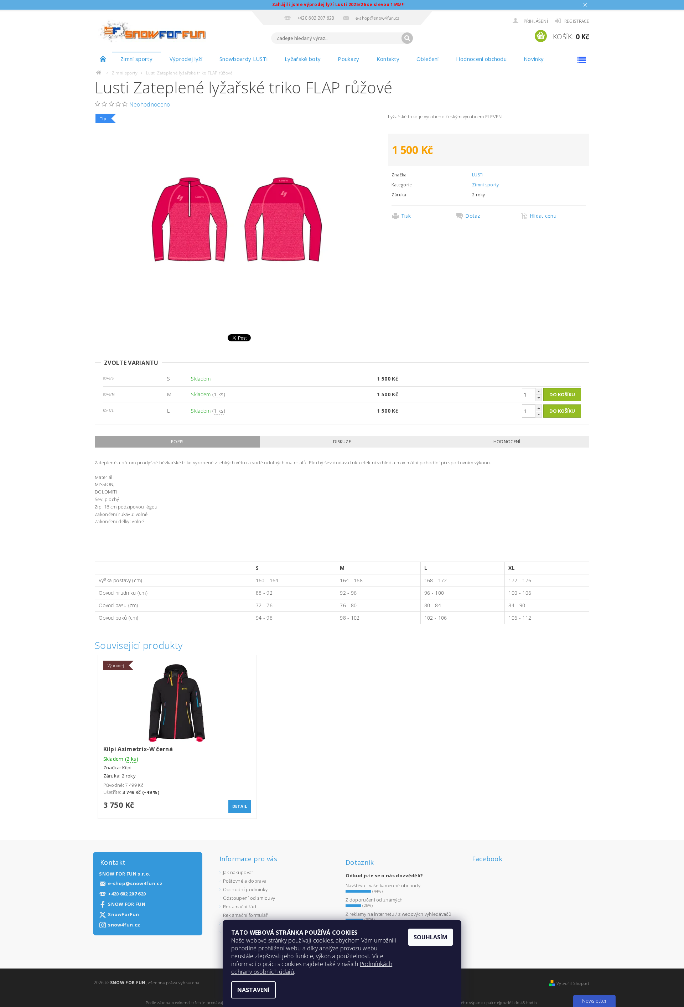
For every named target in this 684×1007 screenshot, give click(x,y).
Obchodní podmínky (245, 889)
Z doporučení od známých (374, 900)
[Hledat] (407, 38)
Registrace (576, 21)
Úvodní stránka (103, 59)
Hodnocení (506, 442)
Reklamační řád (239, 906)
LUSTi (478, 175)
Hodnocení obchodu (481, 58)
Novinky (534, 58)
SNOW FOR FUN (126, 904)
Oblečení (427, 58)
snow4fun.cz (124, 925)
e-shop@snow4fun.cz (135, 884)
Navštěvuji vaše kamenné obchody (383, 885)
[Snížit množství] (538, 397)
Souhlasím (430, 937)
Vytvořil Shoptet (572, 983)
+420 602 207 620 (127, 894)
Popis (177, 442)
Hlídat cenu (543, 216)
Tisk (406, 216)
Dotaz (472, 216)
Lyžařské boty (303, 58)
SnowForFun (123, 915)
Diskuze (342, 442)
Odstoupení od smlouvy (249, 898)
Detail (239, 806)
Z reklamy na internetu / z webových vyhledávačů (398, 914)
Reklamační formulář (245, 915)
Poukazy (348, 58)
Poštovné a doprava (245, 881)
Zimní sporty (136, 58)
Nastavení (253, 990)
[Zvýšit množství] (538, 391)
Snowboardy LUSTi (243, 58)
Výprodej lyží (186, 58)
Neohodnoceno (149, 104)
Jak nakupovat (238, 872)
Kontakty (388, 58)
